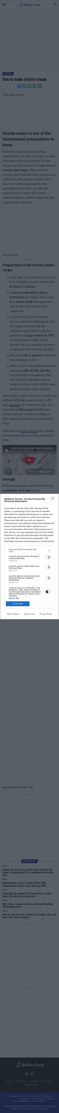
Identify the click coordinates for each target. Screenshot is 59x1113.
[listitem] (29, 550)
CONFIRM (17, 604)
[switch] (48, 557)
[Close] (53, 499)
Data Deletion (13, 614)
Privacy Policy (46, 614)
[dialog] (29, 556)
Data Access (29, 614)
